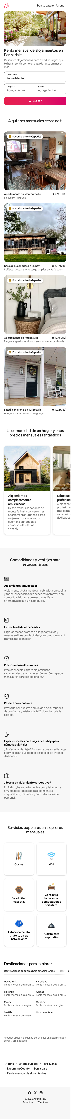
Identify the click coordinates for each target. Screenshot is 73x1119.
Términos (43, 1102)
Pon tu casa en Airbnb (50, 5)
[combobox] (35, 78)
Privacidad (28, 1102)
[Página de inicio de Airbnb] (6, 5)
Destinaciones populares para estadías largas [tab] (29, 970)
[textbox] (19, 90)
